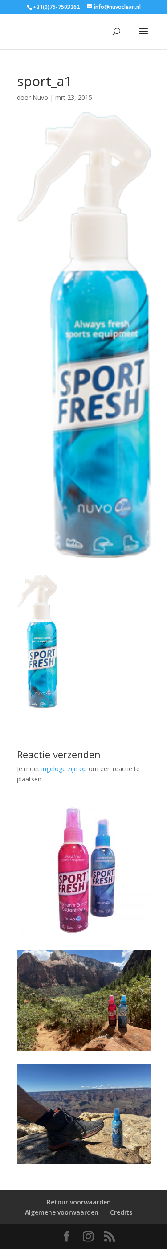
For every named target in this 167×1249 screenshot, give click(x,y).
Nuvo (40, 97)
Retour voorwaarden (79, 1202)
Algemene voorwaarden (61, 1212)
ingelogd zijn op (64, 768)
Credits (121, 1212)
